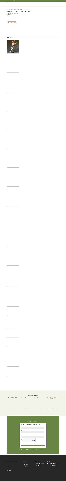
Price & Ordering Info (12, 22)
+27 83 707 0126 (38, 465)
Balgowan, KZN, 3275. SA (53, 465)
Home (7, 9)
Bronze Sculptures (11, 9)
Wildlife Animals (16, 9)
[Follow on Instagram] (58, 0)
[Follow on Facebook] (57, 0)
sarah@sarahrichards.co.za (13, 0)
